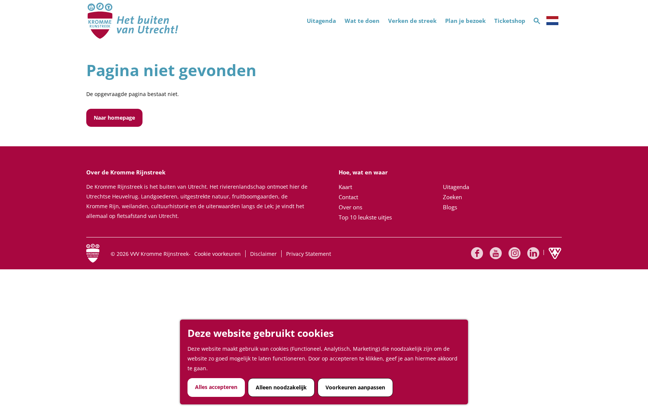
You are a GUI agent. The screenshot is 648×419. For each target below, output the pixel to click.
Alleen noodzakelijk (281, 387)
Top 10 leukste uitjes (365, 217)
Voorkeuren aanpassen (355, 387)
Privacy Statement (308, 253)
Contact (348, 197)
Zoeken (452, 197)
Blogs (450, 207)
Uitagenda (456, 187)
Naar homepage (114, 117)
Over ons (350, 207)
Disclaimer (263, 253)
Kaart (345, 187)
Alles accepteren (216, 386)
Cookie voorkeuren (217, 253)
